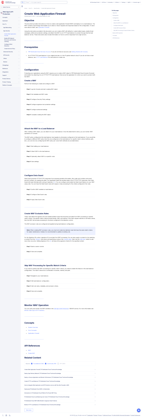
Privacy (100, 415)
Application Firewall (43, 27)
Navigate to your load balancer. (38, 276)
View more (28, 410)
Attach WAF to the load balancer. (38, 151)
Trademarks (90, 415)
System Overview (33, 327)
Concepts (115, 35)
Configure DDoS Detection (8, 45)
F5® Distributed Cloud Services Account (39, 51)
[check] (22, 6)
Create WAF (31, 353)
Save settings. (33, 161)
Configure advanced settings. (37, 109)
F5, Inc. (75, 415)
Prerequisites (115, 15)
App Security (37, 8)
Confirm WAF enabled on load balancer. (40, 189)
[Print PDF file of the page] (139, 410)
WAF (29, 350)
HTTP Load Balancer (42, 57)
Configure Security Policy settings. (38, 99)
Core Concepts (32, 330)
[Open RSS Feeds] (10, 415)
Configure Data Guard (118, 25)
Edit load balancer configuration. (38, 281)
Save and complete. (34, 251)
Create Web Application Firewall (10, 34)
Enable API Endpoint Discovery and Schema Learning (10, 40)
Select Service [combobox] (6, 7)
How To (30, 8)
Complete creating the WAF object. (39, 114)
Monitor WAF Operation (118, 33)
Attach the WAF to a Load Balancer (121, 22)
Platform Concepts (7, 85)
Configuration (116, 17)
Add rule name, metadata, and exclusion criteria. (42, 286)
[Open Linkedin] (6, 415)
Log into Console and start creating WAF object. (42, 89)
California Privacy (107, 415)
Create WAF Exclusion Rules (120, 27)
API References (116, 38)
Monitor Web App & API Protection (34, 310)
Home (25, 8)
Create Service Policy (9, 48)
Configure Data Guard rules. (37, 194)
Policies (95, 415)
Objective (115, 12)
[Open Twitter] (3, 415)
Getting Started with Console (79, 51)
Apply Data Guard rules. (36, 199)
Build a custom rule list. (35, 246)
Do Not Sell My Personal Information (121, 415)
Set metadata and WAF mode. (37, 94)
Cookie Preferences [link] (135, 415)
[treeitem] (10, 17)
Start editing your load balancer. (38, 146)
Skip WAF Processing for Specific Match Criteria (124, 30)
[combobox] (23, 2)
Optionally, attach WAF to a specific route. (41, 156)
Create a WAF (116, 20)
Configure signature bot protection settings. (41, 104)
